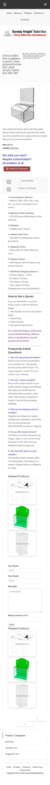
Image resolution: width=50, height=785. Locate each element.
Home (9, 13)
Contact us (38, 13)
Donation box (11, 748)
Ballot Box (14, 148)
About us (18, 13)
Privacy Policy (25, 770)
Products (28, 13)
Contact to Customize (18, 169)
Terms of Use (37, 767)
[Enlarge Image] (25, 86)
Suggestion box (12, 754)
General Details (27, 181)
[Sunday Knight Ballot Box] (25, 36)
